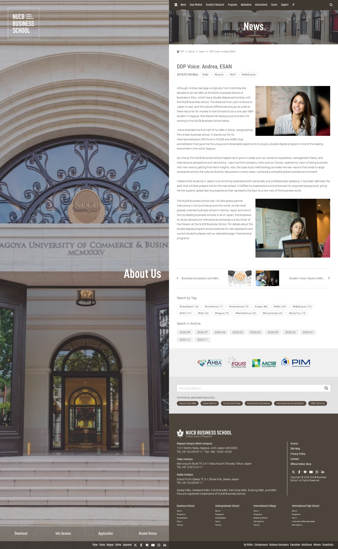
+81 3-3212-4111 (192, 467)
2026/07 (202, 332)
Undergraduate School (227, 505)
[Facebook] (141, 545)
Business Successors (279, 545)
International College (265, 505)
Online (118, 545)
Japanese (127, 545)
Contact (294, 458)
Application (105, 534)
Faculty (180, 525)
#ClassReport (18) (189, 306)
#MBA (205, 74)
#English (219, 74)
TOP (181, 51)
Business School (185, 505)
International (261, 5)
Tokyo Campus (185, 459)
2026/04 (255, 332)
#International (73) (239, 306)
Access (294, 443)
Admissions (246, 5)
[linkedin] (165, 545)
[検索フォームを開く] (331, 5)
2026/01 (308, 332)
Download (21, 534)
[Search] (326, 388)
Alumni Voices (148, 534)
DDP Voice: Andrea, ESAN (222, 51)
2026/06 (220, 332)
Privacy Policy (297, 453)
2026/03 (273, 332)
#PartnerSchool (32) (246, 313)
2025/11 (202, 339)
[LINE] (147, 545)
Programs (232, 5)
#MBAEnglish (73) (302, 306)
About (183, 5)
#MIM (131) (186, 313)
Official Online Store (300, 464)
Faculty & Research (215, 5)
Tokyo (95, 545)
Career (274, 5)
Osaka (102, 545)
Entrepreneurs (261, 545)
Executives (295, 545)
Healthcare (307, 545)
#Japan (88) (261, 306)
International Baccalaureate (303, 521)
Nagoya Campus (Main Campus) (194, 443)
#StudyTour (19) (297, 313)
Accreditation (182, 518)
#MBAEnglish (249, 74)
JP (293, 5)
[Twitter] (135, 545)
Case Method (196, 5)
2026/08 (185, 332)
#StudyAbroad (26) (273, 313)
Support (285, 5)
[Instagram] (159, 545)
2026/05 (237, 332)
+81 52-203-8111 (192, 451)
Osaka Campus (185, 474)
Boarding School (261, 518)
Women (317, 545)
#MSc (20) (203, 313)
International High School (305, 505)
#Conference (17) (214, 306)
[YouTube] (153, 545)
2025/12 (185, 339)
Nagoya (110, 545)
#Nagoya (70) (222, 313)
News (202, 51)
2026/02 (290, 332)
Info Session (63, 534)
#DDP (233, 74)
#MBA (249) (280, 306)
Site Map (295, 448)
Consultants (327, 545)
